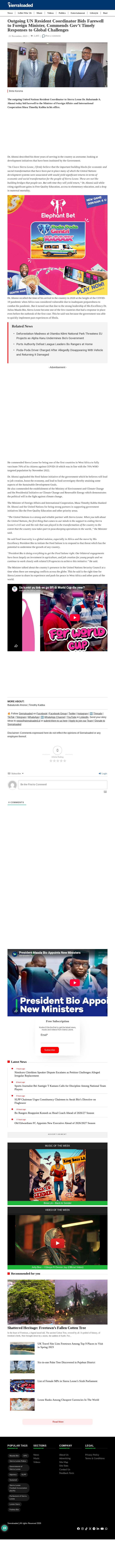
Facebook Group (58, 713)
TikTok (10, 717)
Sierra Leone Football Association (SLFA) (18, 1488)
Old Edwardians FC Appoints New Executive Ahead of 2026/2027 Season (55, 1123)
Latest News (19, 1061)
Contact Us (64, 1469)
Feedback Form (66, 1473)
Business (107, 13)
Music (39, 13)
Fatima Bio (14, 1510)
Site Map (63, 1462)
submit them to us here (56, 720)
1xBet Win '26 (25, 13)
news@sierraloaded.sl (28, 720)
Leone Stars (15, 1504)
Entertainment (78, 13)
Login (104, 773)
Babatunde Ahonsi (17, 705)
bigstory (13, 1475)
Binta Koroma (16, 91)
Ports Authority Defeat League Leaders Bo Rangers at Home (54, 344)
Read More (58, 1421)
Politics (62, 13)
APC (25, 1456)
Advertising (65, 1458)
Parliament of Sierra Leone (18, 1497)
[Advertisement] (58, 133)
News (10, 13)
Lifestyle (94, 13)
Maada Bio (14, 1456)
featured (13, 1480)
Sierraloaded (26, 713)
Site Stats (63, 1466)
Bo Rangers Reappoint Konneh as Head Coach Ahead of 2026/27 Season (54, 1112)
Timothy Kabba (37, 705)
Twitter (72, 713)
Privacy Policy (92, 1455)
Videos (50, 13)
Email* (44, 1035)
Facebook (42, 713)
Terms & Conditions (95, 1458)
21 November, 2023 (18, 36)
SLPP (23, 1475)
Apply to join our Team (81, 720)
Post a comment (52, 36)
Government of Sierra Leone (16, 1467)
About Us (64, 1455)
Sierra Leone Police (18, 1461)
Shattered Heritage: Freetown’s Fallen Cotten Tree (46, 1328)
